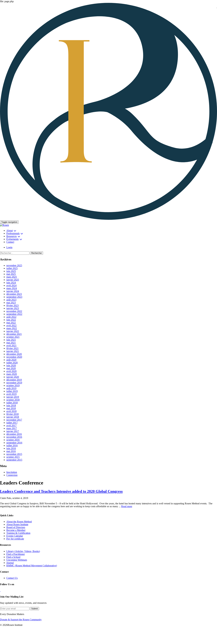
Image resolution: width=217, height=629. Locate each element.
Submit (34, 608)
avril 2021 (11, 345)
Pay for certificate (15, 538)
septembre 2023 (14, 297)
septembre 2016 (14, 442)
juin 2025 (11, 271)
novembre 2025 (14, 265)
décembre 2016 (14, 434)
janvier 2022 (12, 331)
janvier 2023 (12, 308)
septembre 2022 (14, 314)
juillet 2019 (12, 391)
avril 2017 (11, 425)
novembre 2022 (14, 311)
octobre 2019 (13, 385)
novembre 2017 (14, 419)
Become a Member (15, 530)
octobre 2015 (13, 457)
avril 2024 (11, 285)
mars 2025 (11, 277)
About (9, 230)
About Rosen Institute (17, 524)
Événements (12, 239)
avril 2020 (11, 371)
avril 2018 (11, 411)
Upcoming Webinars (16, 559)
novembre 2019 (14, 382)
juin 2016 (11, 448)
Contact (10, 242)
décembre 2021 (14, 334)
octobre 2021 (13, 337)
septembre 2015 (14, 459)
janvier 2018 (12, 417)
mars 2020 (11, 374)
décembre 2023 (14, 294)
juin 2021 (11, 339)
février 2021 (12, 348)
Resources (11, 236)
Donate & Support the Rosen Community (21, 619)
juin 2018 (11, 405)
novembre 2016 (14, 437)
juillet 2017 (12, 422)
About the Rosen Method (19, 521)
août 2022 (11, 317)
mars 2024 (11, 288)
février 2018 (12, 414)
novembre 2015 (14, 454)
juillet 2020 (12, 362)
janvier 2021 (12, 351)
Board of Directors (15, 527)
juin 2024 (11, 282)
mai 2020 (11, 368)
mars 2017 (11, 428)
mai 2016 (11, 451)
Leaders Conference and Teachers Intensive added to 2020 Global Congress (61, 491)
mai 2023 (11, 302)
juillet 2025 (12, 268)
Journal (10, 562)
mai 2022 (11, 322)
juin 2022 (11, 319)
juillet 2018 (12, 402)
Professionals (13, 233)
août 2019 (11, 388)
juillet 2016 (12, 445)
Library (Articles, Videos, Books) (23, 551)
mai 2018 (11, 408)
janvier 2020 (12, 377)
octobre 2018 (13, 399)
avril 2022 (11, 325)
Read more (126, 506)
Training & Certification (18, 533)
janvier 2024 (12, 291)
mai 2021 (11, 342)
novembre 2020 (14, 357)
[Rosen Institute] (108, 219)
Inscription (11, 472)
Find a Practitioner (15, 554)
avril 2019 (11, 394)
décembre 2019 (14, 379)
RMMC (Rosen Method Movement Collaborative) (31, 565)
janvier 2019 (12, 397)
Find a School (13, 557)
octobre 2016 (13, 439)
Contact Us (12, 578)
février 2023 (12, 305)
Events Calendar (14, 536)
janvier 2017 (12, 431)
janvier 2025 (12, 279)
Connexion (11, 475)
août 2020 (11, 359)
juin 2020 (11, 365)
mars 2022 (11, 328)
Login (9, 247)
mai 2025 (11, 274)
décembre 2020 (14, 354)
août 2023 (11, 299)
